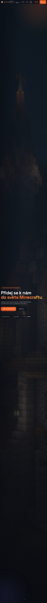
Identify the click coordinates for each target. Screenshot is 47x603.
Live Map (31, 2)
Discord (42, 2)
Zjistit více (21, 308)
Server (23, 1)
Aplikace (17, 2)
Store (27, 1)
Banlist (36, 1)
